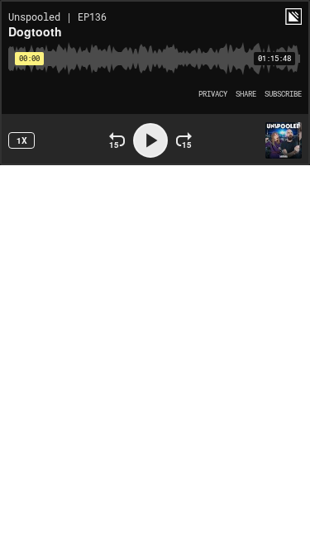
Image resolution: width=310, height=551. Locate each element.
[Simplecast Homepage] (293, 16)
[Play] (150, 140)
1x (22, 140)
